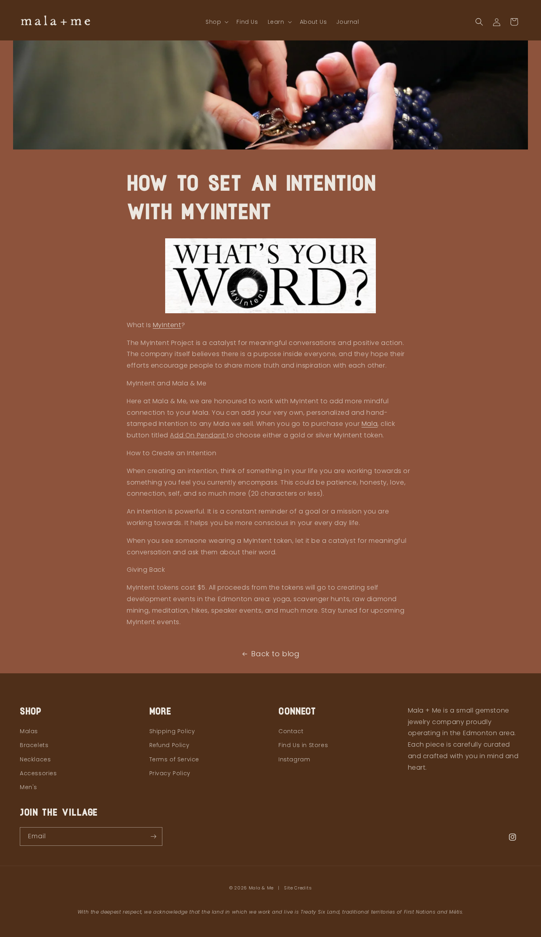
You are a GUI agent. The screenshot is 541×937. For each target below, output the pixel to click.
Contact (290, 731)
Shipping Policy (172, 731)
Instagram (294, 759)
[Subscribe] (153, 836)
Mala (369, 423)
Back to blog (275, 654)
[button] (216, 21)
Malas (29, 731)
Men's (28, 787)
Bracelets (34, 745)
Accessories (38, 773)
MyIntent (167, 325)
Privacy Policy (169, 773)
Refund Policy (169, 745)
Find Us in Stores (303, 745)
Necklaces (35, 759)
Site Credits (298, 888)
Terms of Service (174, 759)
